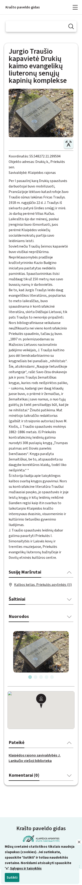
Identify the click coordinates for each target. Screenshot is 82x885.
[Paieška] (71, 26)
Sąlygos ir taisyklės (26, 868)
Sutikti (12, 877)
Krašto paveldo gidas (22, 7)
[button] (41, 701)
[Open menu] (75, 7)
